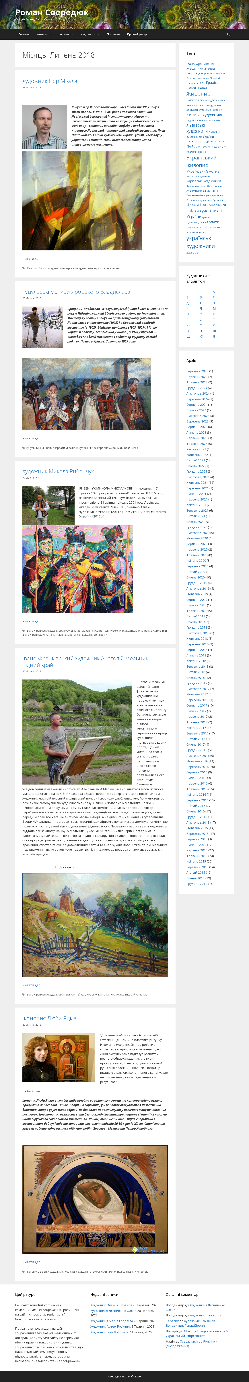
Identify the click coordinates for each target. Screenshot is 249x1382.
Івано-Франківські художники (45, 630)
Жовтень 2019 (197, 594)
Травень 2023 (197, 443)
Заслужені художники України (204, 109)
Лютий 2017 (195, 739)
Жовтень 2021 (197, 482)
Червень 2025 (197, 377)
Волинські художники (197, 78)
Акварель (220, 73)
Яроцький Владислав (124, 448)
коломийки (192, 227)
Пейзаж (114, 994)
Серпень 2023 (196, 427)
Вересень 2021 (197, 488)
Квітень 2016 (196, 794)
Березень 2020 (197, 566)
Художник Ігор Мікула (49, 81)
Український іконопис (106, 1271)
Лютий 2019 (195, 616)
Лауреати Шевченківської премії (203, 120)
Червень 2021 (197, 499)
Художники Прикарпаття (213, 200)
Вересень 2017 (197, 700)
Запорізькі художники (209, 105)
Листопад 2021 (198, 477)
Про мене (113, 34)
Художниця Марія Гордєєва (111, 1321)
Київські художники (205, 114)
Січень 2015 (195, 878)
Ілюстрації (193, 73)
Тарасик (172, 1321)
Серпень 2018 (196, 650)
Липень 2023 (196, 432)
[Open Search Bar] (228, 34)
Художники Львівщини (198, 195)
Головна (24, 34)
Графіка (212, 82)
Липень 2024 (196, 410)
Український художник (198, 176)
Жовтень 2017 (197, 694)
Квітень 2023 (196, 449)
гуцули (68, 630)
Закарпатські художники (206, 100)
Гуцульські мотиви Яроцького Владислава (76, 291)
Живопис (42, 34)
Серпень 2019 (196, 599)
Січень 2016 (195, 811)
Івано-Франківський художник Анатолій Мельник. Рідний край (85, 661)
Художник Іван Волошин (109, 1332)
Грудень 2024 (196, 388)
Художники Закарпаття (202, 190)
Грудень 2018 (196, 627)
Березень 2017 (197, 733)
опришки (191, 232)
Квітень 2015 (196, 861)
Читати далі (31, 258)
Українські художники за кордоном (88, 448)
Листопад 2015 (198, 822)
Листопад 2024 (198, 393)
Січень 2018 (195, 677)
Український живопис (107, 268)
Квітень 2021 (196, 505)
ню (219, 227)
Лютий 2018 (195, 672)
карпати (60, 448)
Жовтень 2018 (197, 638)
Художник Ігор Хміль (205, 1315)
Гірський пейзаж (74, 994)
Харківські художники (203, 181)
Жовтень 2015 (197, 828)
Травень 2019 (197, 611)
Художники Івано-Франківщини (204, 186)
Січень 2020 (195, 577)
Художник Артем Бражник (110, 1326)
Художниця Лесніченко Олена (113, 1311)
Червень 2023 (197, 438)
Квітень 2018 (196, 661)
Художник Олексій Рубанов (111, 1305)
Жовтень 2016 (197, 761)
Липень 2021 (196, 494)
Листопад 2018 (198, 633)
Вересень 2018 (197, 644)
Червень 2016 (197, 783)
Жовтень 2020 (197, 538)
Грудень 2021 (196, 471)
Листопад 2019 (198, 588)
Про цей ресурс (137, 34)
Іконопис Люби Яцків (49, 1018)
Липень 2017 (196, 711)
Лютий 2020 (195, 572)
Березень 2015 (197, 867)
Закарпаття (192, 105)
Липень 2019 (196, 605)
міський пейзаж (208, 227)
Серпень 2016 (196, 772)
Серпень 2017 (196, 705)
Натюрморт (195, 141)
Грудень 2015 (196, 817)
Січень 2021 (195, 521)
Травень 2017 (197, 722)
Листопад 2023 (198, 416)
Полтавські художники (213, 147)
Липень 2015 (196, 845)
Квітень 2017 (196, 728)
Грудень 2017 (196, 683)
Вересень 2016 (197, 767)
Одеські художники (215, 141)
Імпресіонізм (208, 73)
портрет (201, 232)
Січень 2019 (195, 622)
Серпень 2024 (196, 404)
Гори (202, 83)
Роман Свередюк (52, 12)
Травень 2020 (197, 555)
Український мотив (202, 171)
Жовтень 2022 (197, 455)
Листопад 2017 (198, 689)
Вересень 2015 (197, 833)
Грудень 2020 (196, 527)
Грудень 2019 (196, 583)
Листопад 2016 (198, 755)
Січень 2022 (195, 466)
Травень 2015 (197, 856)
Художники (88, 34)
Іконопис (32, 1271)
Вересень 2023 (197, 421)
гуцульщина (34, 448)
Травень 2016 (197, 789)
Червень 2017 (197, 716)
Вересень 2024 (197, 399)
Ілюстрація (209, 68)
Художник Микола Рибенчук (58, 471)
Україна (64, 34)
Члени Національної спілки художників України (77, 634)
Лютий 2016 (195, 806)
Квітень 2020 (196, 560)
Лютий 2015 (195, 872)
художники (192, 252)
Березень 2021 (197, 510)
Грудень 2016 (196, 750)
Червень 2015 (197, 850)
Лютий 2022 (195, 460)
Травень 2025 (197, 382)
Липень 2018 (196, 655)
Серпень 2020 (196, 544)
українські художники (79, 268)
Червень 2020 (197, 549)
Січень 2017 (195, 744)
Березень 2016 (197, 800)
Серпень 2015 (196, 839)
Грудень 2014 (196, 884)
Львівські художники (52, 268)
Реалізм (191, 151)
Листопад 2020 (198, 533)
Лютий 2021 (195, 516)
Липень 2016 (196, 778)
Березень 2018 (197, 666)
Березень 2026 (197, 371)
